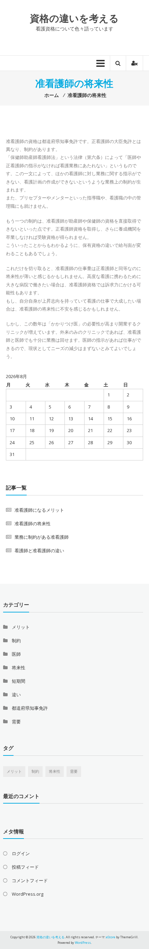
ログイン (21, 853)
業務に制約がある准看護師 (42, 537)
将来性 (18, 667)
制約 (16, 640)
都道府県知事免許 (30, 708)
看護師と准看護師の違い (39, 550)
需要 (16, 721)
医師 (16, 654)
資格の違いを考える (74, 18)
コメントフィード (30, 880)
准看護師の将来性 (33, 523)
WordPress (83, 942)
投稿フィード (25, 867)
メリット (21, 627)
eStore (110, 937)
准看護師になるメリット (39, 510)
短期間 (18, 681)
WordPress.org (27, 894)
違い (16, 694)
